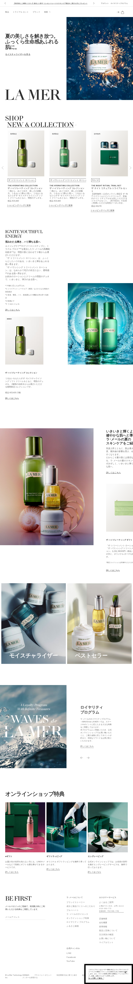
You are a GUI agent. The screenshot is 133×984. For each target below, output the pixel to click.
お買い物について (107, 938)
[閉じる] (125, 972)
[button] (5, 3)
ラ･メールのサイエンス (77, 914)
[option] (69, 180)
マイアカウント (106, 942)
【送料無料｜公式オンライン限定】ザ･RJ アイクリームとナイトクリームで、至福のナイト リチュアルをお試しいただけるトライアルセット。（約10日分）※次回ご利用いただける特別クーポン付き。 (109, 198)
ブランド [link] (36, 12)
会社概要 (103, 922)
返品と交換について (108, 930)
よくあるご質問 (106, 902)
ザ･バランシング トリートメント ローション (69, 180)
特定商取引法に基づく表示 (67, 975)
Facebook (71, 957)
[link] (17, 54)
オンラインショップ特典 (77, 918)
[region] (108, 974)
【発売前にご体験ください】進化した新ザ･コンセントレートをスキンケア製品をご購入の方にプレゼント (51, 3)
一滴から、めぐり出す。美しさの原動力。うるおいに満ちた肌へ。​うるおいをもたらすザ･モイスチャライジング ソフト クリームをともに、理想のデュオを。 (26, 194)
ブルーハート (72, 910)
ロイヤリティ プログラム (77, 921)
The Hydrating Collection (23, 185)
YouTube (70, 961)
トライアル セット (21, 12)
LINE (69, 953)
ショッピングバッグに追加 (19, 205)
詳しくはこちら (12, 398)
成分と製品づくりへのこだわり (80, 906)
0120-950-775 (105, 908)
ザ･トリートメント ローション (21, 180)
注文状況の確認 (106, 934)
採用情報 (103, 926)
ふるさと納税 (72, 926)
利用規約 (25, 975)
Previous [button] (3, 167)
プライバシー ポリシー (43, 975)
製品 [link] (7, 12)
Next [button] (130, 167)
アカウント (105, 3)
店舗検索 (103, 918)
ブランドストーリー (75, 902)
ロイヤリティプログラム (119, 3)
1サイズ (95, 180)
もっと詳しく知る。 (96, 978)
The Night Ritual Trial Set (106, 185)
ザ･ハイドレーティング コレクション (25, 188)
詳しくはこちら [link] (12, 310)
